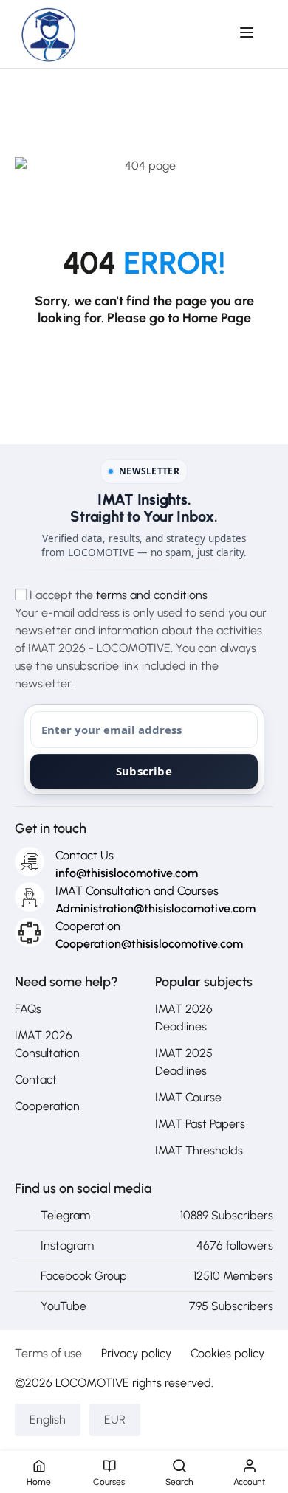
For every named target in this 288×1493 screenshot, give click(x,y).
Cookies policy (227, 1353)
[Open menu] (248, 32)
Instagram (67, 1246)
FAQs (28, 1009)
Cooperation (47, 1106)
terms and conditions (152, 595)
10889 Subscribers (226, 1215)
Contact (36, 1080)
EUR (115, 1420)
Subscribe (144, 770)
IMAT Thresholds (199, 1150)
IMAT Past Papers (200, 1124)
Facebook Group (84, 1276)
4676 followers (234, 1246)
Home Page (216, 318)
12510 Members (233, 1276)
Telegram (65, 1215)
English (48, 1420)
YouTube (63, 1306)
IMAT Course (188, 1097)
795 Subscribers (231, 1306)
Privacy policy (136, 1353)
